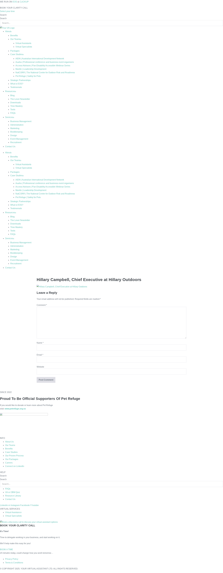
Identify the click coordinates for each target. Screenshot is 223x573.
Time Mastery (16, 106)
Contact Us (10, 146)
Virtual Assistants (23, 43)
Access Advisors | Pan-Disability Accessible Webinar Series (42, 65)
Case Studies (16, 54)
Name (40, 343)
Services (9, 117)
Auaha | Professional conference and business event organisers (44, 62)
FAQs (12, 113)
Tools (12, 109)
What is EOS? (16, 84)
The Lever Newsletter (20, 99)
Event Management (19, 139)
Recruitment (15, 142)
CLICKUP (24, 2)
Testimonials (16, 87)
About (8, 31)
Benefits (14, 35)
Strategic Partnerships (20, 80)
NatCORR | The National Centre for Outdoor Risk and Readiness (45, 72)
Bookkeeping (16, 132)
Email (40, 355)
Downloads (15, 102)
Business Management (20, 121)
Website (40, 367)
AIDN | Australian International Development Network (39, 58)
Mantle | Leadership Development (30, 69)
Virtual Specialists (23, 47)
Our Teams (15, 39)
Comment (42, 305)
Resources (10, 91)
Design (13, 135)
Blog (12, 95)
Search (3, 15)
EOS (15, 2)
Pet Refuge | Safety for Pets (28, 76)
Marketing (14, 128)
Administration (16, 125)
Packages (14, 51)
